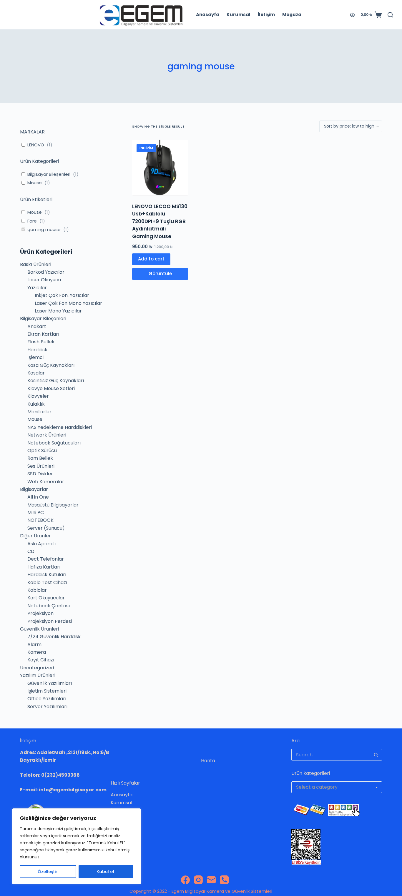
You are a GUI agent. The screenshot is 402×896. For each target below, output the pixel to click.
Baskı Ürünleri (35, 264)
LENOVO (35, 145)
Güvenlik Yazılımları (49, 683)
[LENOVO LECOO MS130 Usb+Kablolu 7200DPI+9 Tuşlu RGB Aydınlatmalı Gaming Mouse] (160, 167)
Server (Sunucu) (46, 528)
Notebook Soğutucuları (54, 442)
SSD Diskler (40, 473)
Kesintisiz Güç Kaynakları (55, 380)
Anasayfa (207, 14)
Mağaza (291, 14)
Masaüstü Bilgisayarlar (53, 505)
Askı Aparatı (41, 543)
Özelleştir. (48, 872)
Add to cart (151, 259)
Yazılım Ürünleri (37, 675)
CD (30, 551)
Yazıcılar (37, 287)
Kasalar (36, 373)
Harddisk (37, 349)
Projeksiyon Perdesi (49, 621)
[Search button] (376, 754)
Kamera (36, 652)
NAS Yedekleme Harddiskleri (59, 427)
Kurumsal (238, 14)
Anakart (36, 326)
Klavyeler (38, 396)
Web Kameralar (45, 481)
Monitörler (39, 411)
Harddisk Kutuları (46, 574)
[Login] (352, 15)
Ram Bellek (40, 458)
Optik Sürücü (42, 450)
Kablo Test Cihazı (47, 582)
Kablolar (37, 590)
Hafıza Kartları (43, 567)
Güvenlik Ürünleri (39, 629)
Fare (32, 221)
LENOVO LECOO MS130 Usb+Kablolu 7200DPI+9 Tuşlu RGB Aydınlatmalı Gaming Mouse (159, 221)
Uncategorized (37, 667)
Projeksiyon (40, 613)
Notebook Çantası (48, 605)
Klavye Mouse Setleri (51, 388)
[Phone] (224, 879)
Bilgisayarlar (34, 489)
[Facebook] (185, 879)
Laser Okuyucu (44, 279)
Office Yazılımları (46, 698)
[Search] (390, 15)
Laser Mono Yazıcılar (58, 310)
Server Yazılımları (47, 706)
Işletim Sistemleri (47, 691)
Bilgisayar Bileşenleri (48, 174)
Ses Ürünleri (40, 466)
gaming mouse (44, 230)
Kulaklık (36, 404)
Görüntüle (160, 273)
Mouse (34, 183)
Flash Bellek (40, 341)
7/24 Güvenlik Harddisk (54, 636)
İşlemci (35, 357)
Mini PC (35, 512)
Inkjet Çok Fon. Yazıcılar (62, 295)
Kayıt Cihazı (40, 659)
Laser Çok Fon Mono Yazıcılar (68, 303)
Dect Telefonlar (45, 559)
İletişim (266, 14)
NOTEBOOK (40, 520)
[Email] (211, 879)
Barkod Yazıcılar (45, 272)
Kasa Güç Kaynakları (50, 365)
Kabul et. (106, 872)
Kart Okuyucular (46, 597)
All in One (38, 497)
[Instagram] (198, 879)
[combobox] (336, 787)
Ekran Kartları (43, 334)
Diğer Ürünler (35, 535)
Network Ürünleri (46, 435)
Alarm (34, 644)
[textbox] (336, 787)
